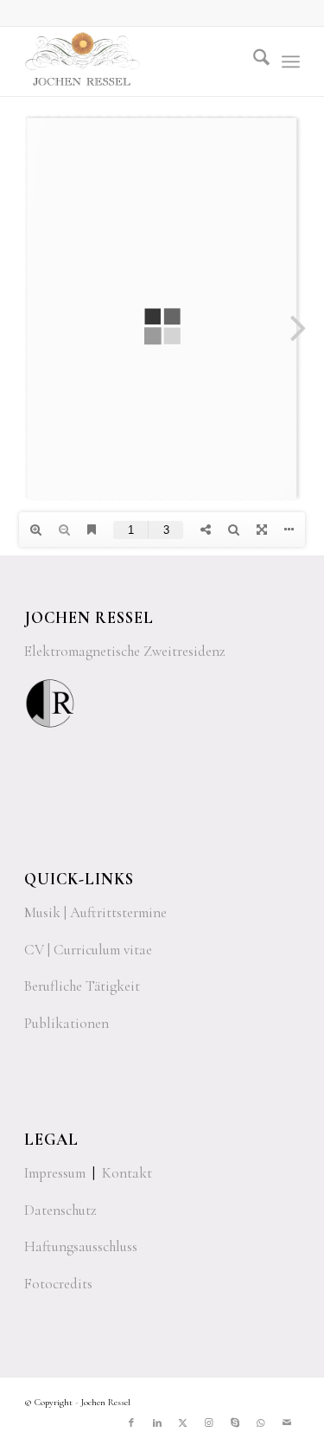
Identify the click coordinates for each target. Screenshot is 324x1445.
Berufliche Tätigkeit (82, 986)
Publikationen (66, 1023)
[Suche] (253, 61)
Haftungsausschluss (80, 1246)
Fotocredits (58, 1284)
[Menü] (291, 61)
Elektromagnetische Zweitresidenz (125, 651)
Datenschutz (60, 1210)
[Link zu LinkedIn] (157, 1423)
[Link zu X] (183, 1423)
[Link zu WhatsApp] (261, 1423)
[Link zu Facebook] (131, 1423)
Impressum (55, 1173)
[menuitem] (253, 61)
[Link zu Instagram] (209, 1423)
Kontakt (127, 1173)
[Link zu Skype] (235, 1423)
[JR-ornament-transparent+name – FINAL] (134, 61)
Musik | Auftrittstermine (95, 912)
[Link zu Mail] (287, 1423)
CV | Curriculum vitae (88, 950)
